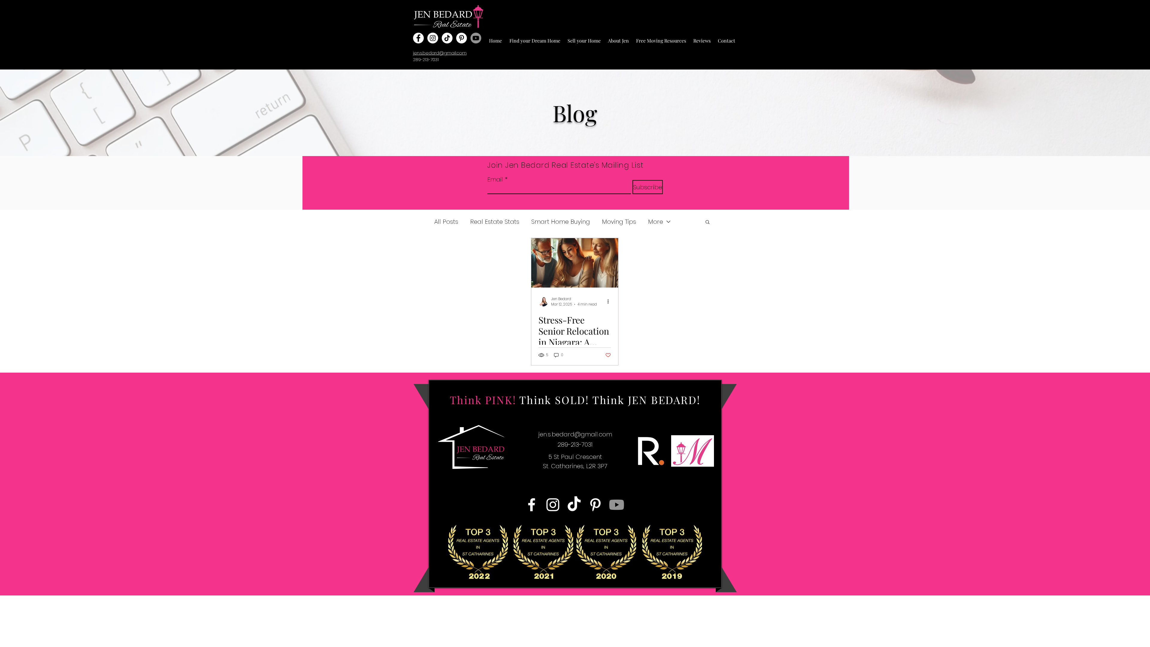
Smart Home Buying (560, 222)
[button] (535, 38)
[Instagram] (432, 38)
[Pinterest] (461, 38)
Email (495, 179)
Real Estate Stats (494, 222)
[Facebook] (418, 38)
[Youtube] (475, 38)
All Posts (446, 222)
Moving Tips (619, 222)
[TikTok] (447, 38)
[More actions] (610, 301)
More (655, 222)
